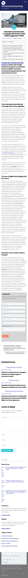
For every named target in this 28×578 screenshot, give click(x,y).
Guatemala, (4, 269)
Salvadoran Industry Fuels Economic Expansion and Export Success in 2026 (15, 481)
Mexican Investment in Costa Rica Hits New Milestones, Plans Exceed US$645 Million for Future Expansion (14, 398)
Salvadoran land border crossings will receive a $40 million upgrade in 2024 (14, 34)
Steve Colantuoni (7, 38)
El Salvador (19, 38)
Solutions (15, 567)
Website (4, 445)
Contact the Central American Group (12, 64)
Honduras (14, 166)
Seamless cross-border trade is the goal (13, 59)
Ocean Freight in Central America (9, 541)
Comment (4, 417)
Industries (9, 567)
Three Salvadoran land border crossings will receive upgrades (13, 53)
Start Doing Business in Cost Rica (9, 546)
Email (3, 439)
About (3, 567)
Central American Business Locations (11, 568)
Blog (15, 38)
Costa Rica (8, 370)
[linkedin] (7, 559)
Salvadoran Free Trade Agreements (10, 538)
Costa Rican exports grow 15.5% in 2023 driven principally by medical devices (14, 352)
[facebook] (13, 559)
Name (3, 434)
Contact (3, 570)
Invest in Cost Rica (5, 543)
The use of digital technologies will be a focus (12, 57)
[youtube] (10, 559)
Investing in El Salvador (6, 536)
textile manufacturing (8, 153)
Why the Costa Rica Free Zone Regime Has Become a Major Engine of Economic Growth (13, 374)
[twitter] (4, 559)
